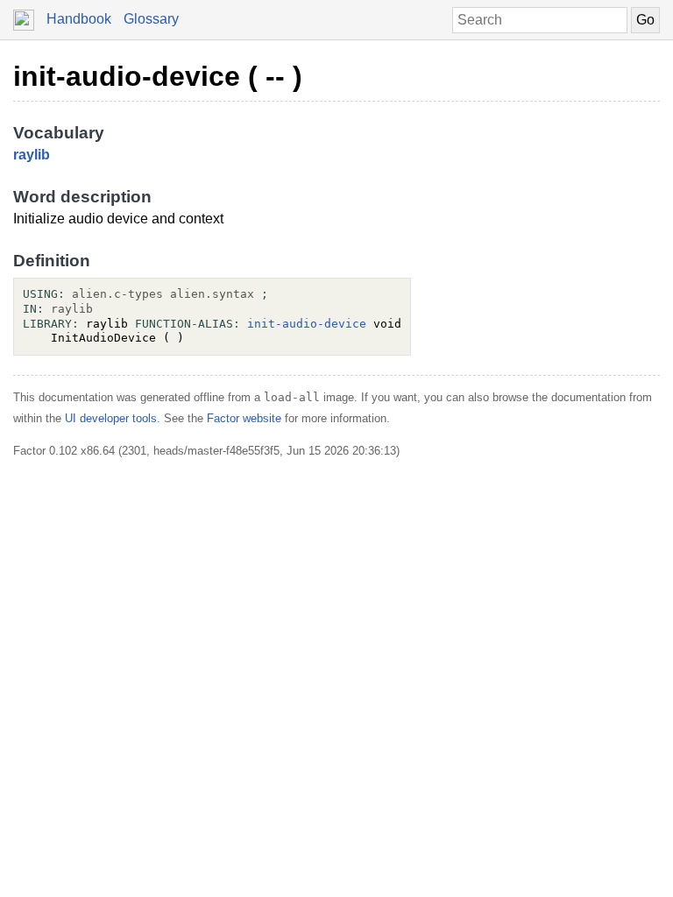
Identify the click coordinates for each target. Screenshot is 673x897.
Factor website (244, 418)
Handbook (78, 18)
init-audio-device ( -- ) (157, 76)
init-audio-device (306, 323)
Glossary (151, 18)
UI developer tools (111, 418)
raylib (31, 154)
